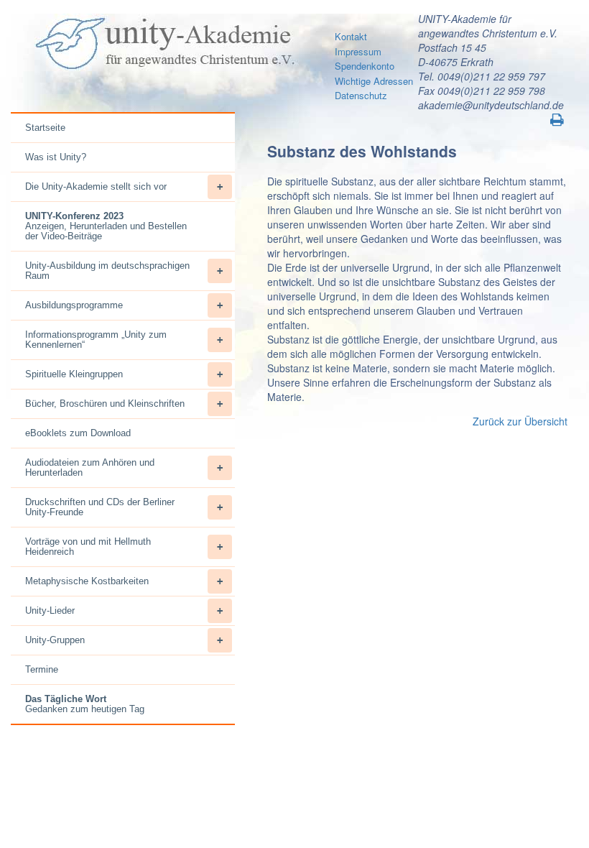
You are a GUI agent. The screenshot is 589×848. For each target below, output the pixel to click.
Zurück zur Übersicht (520, 421)
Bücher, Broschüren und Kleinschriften (105, 403)
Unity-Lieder (50, 610)
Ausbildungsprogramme (74, 305)
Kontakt (351, 36)
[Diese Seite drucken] (557, 119)
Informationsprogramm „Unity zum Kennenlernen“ (96, 339)
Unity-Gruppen (55, 640)
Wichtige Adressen (374, 81)
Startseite (45, 127)
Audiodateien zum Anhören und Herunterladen (89, 467)
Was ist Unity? (55, 157)
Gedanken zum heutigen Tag (84, 703)
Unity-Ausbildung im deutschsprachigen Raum (107, 270)
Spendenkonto (364, 66)
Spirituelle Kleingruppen (74, 374)
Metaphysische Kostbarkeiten (87, 581)
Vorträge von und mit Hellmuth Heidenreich (88, 546)
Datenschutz (361, 95)
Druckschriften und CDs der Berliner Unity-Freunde (100, 507)
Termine (41, 669)
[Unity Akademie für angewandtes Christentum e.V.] (163, 43)
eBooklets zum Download (78, 433)
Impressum (358, 51)
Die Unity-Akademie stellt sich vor (96, 186)
